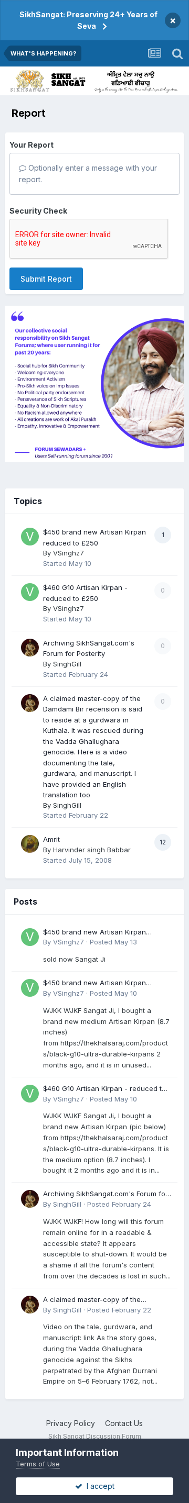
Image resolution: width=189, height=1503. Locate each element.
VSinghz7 (68, 553)
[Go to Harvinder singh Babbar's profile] (30, 844)
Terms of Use (38, 1464)
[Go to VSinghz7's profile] (30, 536)
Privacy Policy (70, 1423)
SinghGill (67, 664)
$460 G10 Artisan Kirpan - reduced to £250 (104, 1089)
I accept (98, 1486)
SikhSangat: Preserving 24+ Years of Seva (88, 20)
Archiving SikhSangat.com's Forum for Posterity (105, 1194)
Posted (113, 942)
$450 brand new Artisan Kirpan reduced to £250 (94, 933)
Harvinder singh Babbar (92, 849)
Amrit (51, 839)
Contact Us (124, 1423)
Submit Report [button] (46, 278)
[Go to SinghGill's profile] (30, 647)
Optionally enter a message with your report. (88, 173)
